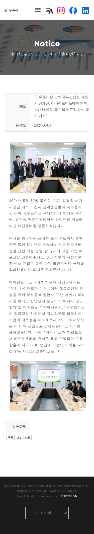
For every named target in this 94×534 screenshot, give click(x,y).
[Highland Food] (12, 10)
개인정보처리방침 (69, 496)
